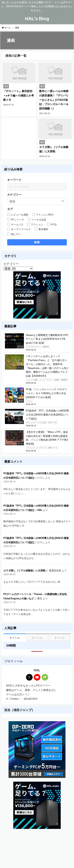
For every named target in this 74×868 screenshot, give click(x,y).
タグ (10, 208)
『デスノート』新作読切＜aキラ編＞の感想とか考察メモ (18, 95)
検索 (37, 242)
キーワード (14, 179)
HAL (39, 510)
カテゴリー (14, 194)
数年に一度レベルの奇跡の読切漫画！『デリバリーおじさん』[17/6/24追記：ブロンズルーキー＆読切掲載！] (53, 100)
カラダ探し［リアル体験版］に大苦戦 (24, 570)
